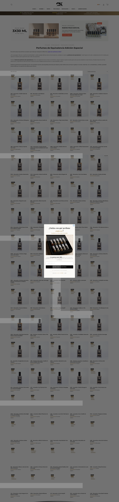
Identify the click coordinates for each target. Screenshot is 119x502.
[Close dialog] (73, 225)
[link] (59, 245)
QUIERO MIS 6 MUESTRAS (59, 266)
